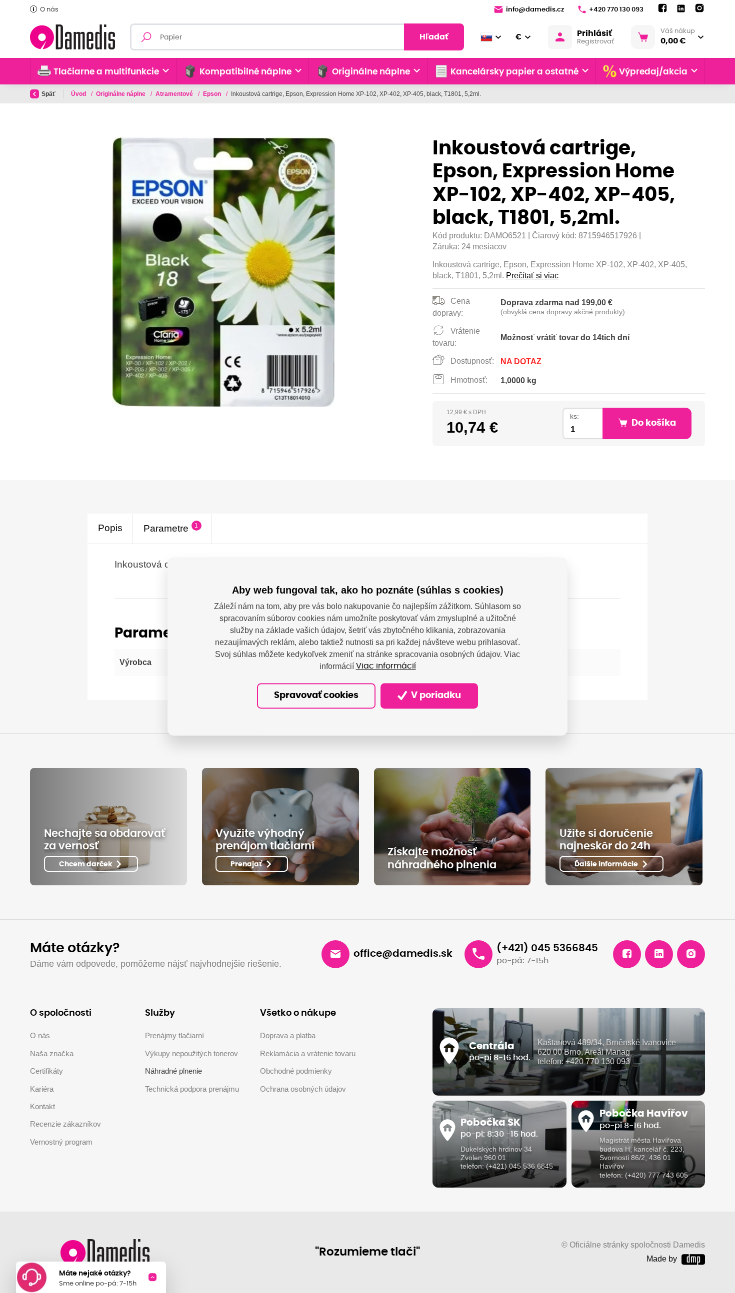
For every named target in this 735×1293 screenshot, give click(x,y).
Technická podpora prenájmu (192, 1089)
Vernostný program (61, 1142)
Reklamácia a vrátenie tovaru (308, 1053)
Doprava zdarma (531, 302)
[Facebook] (662, 8)
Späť (49, 93)
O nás (49, 9)
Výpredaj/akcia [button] (653, 72)
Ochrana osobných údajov (303, 1089)
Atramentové (175, 93)
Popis (110, 528)
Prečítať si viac (532, 275)
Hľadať (434, 37)
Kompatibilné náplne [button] (246, 72)
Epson (212, 93)
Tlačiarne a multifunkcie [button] (106, 72)
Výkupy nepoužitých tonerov (191, 1053)
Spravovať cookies (316, 695)
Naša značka (52, 1053)
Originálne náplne (121, 93)
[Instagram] (699, 8)
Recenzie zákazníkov (65, 1124)
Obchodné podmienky (296, 1071)
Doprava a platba (288, 1035)
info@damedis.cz (535, 9)
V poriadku (435, 695)
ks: (574, 416)
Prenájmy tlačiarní (174, 1035)
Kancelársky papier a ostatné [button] (514, 72)
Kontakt (42, 1106)
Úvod (79, 93)
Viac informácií (386, 666)
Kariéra (42, 1089)
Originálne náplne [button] (371, 72)
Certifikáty (46, 1071)
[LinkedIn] (681, 8)
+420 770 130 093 (616, 9)
